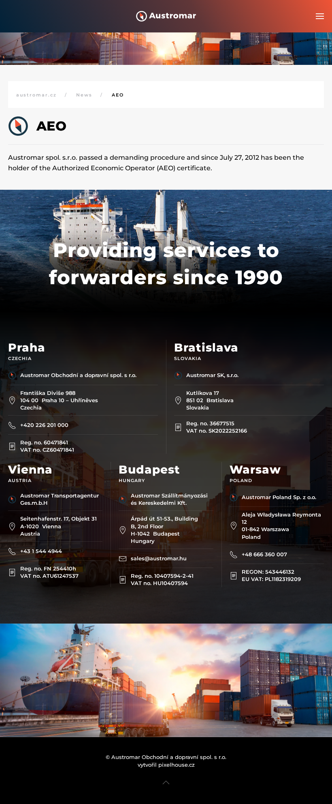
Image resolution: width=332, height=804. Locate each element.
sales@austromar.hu (159, 558)
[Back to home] (166, 16)
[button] (320, 16)
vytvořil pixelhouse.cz (166, 764)
